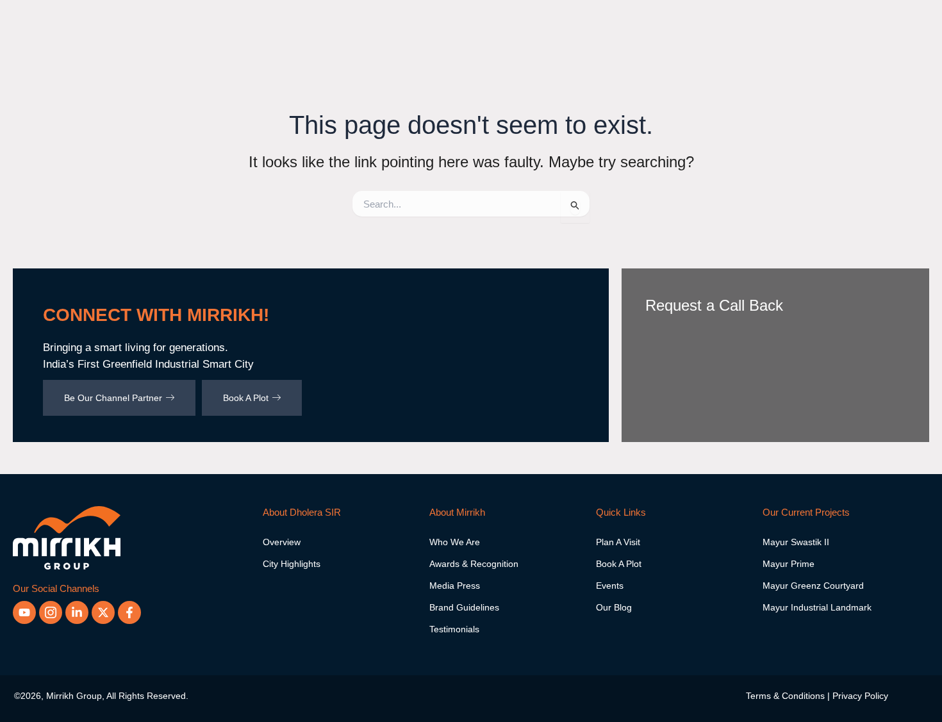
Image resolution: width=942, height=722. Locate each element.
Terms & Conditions (785, 696)
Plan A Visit (618, 542)
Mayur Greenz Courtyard (813, 585)
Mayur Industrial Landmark (817, 607)
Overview (282, 542)
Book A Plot (246, 398)
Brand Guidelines (464, 607)
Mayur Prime (788, 564)
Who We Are (454, 542)
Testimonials (454, 629)
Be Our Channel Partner (113, 398)
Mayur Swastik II (796, 542)
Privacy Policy (860, 696)
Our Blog (614, 607)
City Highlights (291, 564)
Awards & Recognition (473, 564)
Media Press (454, 585)
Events (610, 585)
